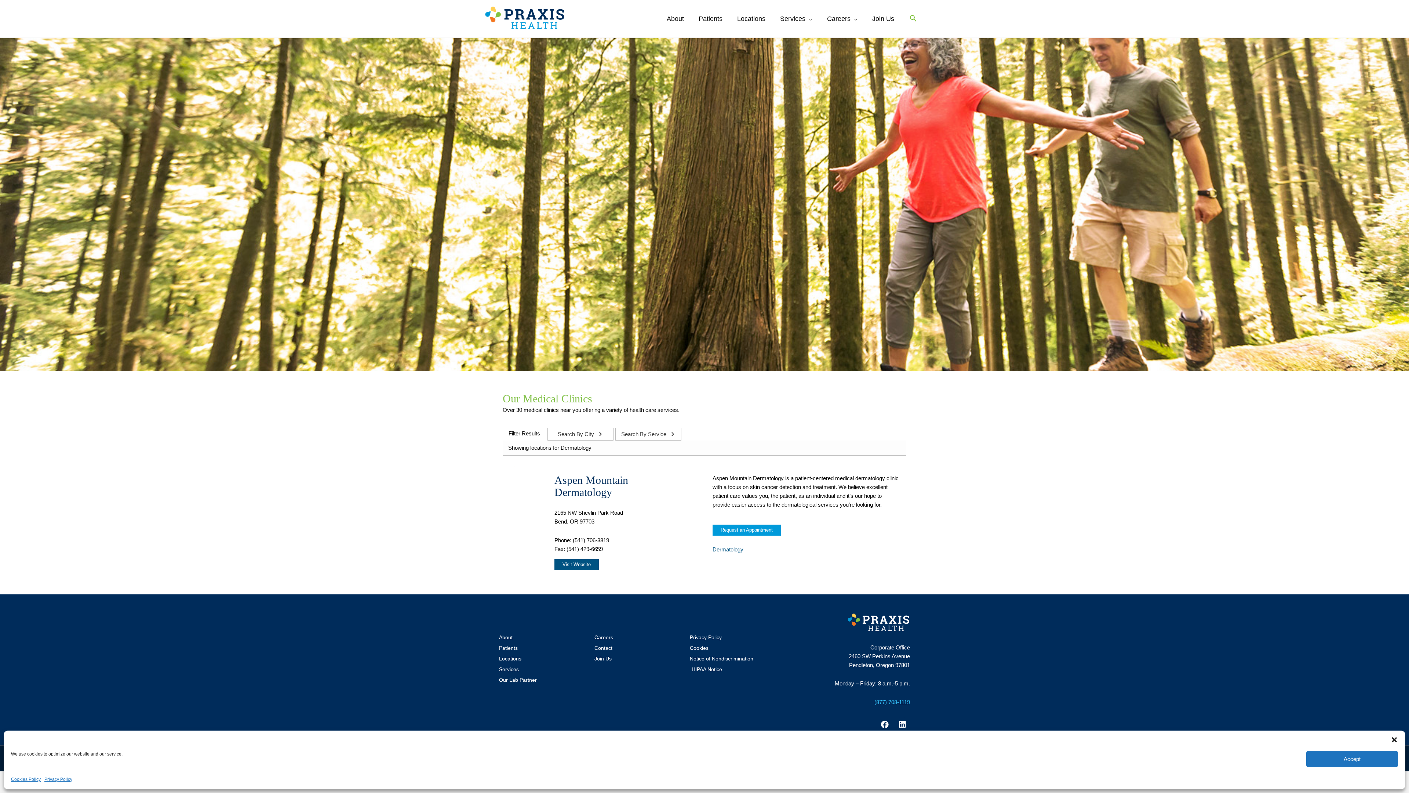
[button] (1394, 739)
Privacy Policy (58, 779)
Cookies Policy (26, 779)
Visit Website (576, 564)
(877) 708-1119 (892, 702)
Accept (1352, 759)
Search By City (577, 434)
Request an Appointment (747, 530)
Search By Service (644, 434)
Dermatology (728, 549)
